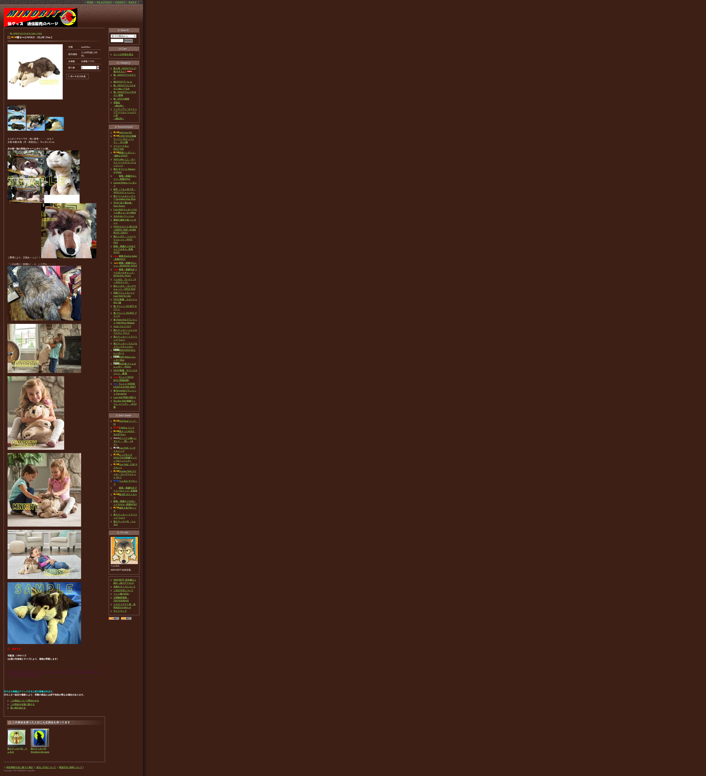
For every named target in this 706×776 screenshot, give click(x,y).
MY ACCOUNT (104, 2)
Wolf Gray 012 (125, 132)
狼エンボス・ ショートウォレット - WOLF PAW (124, 239)
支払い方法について (46, 767)
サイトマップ (120, 611)
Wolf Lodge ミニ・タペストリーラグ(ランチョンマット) (124, 162)
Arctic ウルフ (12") (122, 326)
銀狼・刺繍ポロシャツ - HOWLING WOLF (125, 264)
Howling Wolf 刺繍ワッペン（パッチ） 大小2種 (125, 404)
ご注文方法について (123, 590)
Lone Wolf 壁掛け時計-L (124, 397)
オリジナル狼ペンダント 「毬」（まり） (125, 441)
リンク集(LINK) (121, 594)
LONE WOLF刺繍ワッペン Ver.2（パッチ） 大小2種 (124, 139)
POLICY (133, 2)
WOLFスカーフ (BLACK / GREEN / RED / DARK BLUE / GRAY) (125, 229)
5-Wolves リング (126, 427)
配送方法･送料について (71, 767)
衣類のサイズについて (124, 586)
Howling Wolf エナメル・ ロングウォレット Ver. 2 (124, 474)
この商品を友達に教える (22, 704)
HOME (90, 2)
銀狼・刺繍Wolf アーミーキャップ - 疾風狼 (125, 489)
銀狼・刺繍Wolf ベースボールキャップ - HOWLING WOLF (125, 272)
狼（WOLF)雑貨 (121, 99)
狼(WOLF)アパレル (122, 82)
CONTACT (120, 2)
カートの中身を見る (123, 54)
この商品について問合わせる (24, 700)
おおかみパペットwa (123, 216)
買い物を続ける (18, 708)
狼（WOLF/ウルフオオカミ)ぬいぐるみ (26, 33)
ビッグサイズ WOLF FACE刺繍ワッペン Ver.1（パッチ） (125, 457)
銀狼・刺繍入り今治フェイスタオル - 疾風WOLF (124, 249)
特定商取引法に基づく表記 (19, 767)
